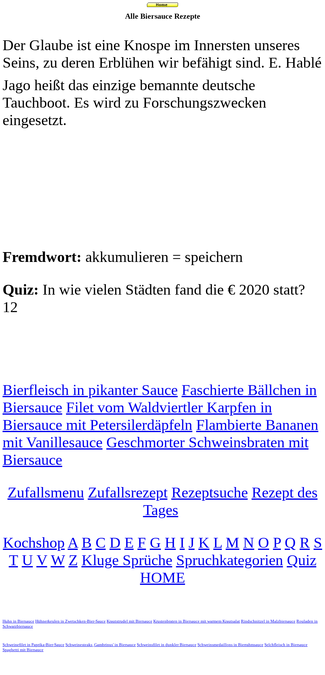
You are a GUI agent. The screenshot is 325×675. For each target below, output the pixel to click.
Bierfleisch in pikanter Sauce (90, 389)
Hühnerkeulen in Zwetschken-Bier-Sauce (70, 621)
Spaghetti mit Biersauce (23, 649)
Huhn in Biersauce (18, 621)
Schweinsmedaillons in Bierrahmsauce (230, 644)
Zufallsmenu (46, 492)
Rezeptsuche (209, 492)
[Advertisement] (162, 188)
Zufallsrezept (128, 492)
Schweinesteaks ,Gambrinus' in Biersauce (100, 644)
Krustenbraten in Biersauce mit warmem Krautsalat (196, 621)
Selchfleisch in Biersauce (286, 644)
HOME (162, 577)
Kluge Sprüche (127, 559)
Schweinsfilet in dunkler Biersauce (166, 644)
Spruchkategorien (229, 559)
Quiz (301, 559)
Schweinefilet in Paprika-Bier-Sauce (33, 644)
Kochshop (34, 542)
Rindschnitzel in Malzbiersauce (268, 621)
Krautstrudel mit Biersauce (129, 621)
